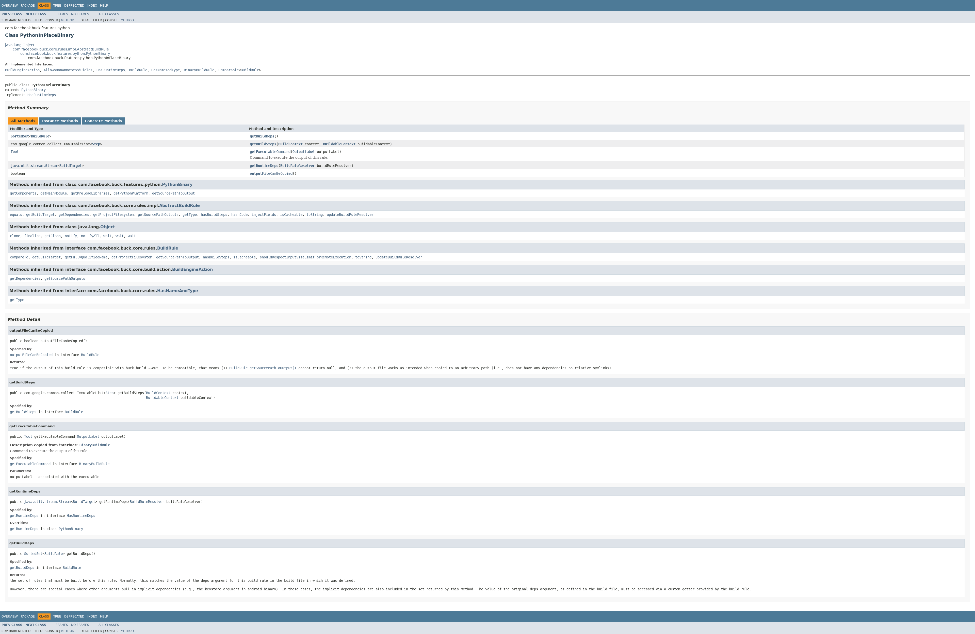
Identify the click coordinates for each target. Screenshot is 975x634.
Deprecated (74, 5)
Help (104, 5)
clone (15, 236)
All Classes (109, 14)
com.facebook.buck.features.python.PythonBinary (65, 53)
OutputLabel (303, 152)
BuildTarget (70, 166)
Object (107, 226)
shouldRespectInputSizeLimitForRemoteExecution (305, 257)
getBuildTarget (40, 215)
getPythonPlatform (130, 193)
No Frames (80, 14)
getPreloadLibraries (90, 193)
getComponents (23, 193)
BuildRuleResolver (297, 166)
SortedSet (20, 136)
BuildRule (138, 70)
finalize (32, 236)
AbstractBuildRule (179, 205)
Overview (10, 5)
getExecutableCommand (270, 152)
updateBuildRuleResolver (350, 215)
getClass (52, 236)
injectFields (264, 215)
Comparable (228, 70)
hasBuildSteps (214, 215)
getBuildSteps (263, 144)
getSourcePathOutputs (158, 215)
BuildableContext (339, 144)
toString (314, 215)
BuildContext (290, 144)
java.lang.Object (19, 45)
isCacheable (291, 215)
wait (107, 236)
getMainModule (53, 193)
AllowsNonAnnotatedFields (68, 70)
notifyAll (90, 236)
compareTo (19, 257)
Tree (57, 5)
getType (190, 215)
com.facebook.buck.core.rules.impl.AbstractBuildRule (61, 49)
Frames (62, 14)
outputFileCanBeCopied (271, 173)
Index (92, 5)
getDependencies (74, 215)
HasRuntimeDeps (110, 70)
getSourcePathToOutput (173, 193)
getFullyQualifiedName (86, 257)
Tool (15, 152)
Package (28, 5)
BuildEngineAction (22, 70)
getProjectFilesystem (113, 215)
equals (16, 215)
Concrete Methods (103, 121)
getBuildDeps (262, 136)
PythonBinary (33, 90)
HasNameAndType (165, 70)
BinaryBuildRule (199, 70)
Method (67, 20)
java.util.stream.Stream (34, 166)
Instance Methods (60, 121)
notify (71, 236)
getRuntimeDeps (264, 166)
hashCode (239, 215)
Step (96, 144)
